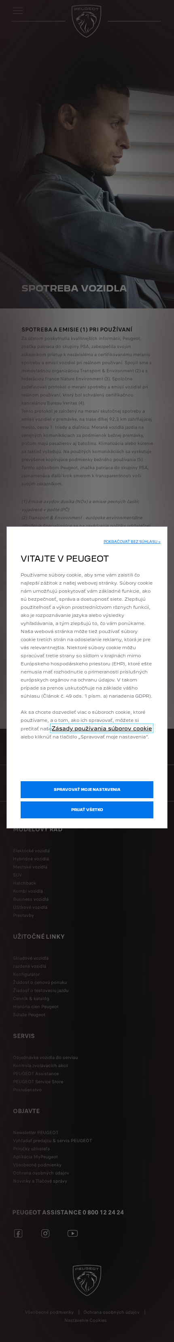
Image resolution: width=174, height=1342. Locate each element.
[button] (132, 542)
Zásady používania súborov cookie (102, 728)
